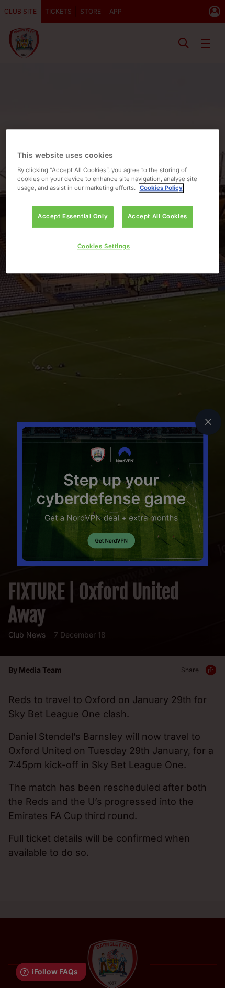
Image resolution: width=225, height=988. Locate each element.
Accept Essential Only (73, 216)
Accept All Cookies (157, 216)
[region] (113, 202)
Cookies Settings (103, 246)
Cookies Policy (161, 188)
